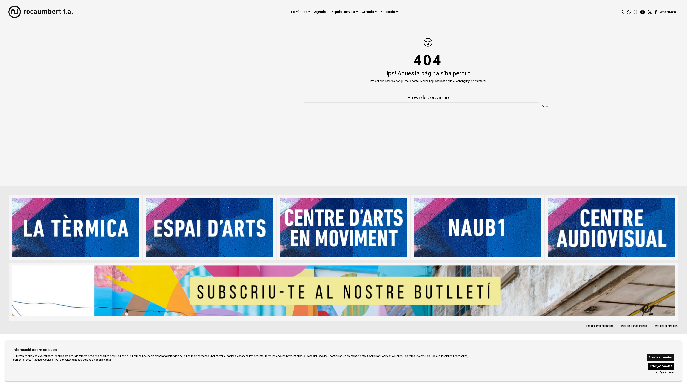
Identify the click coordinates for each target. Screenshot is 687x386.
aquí (108, 359)
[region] (343, 227)
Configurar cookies (665, 372)
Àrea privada (668, 12)
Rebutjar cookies (661, 366)
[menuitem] (629, 12)
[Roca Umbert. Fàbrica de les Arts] (40, 12)
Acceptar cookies (660, 357)
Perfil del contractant (665, 326)
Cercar (545, 106)
